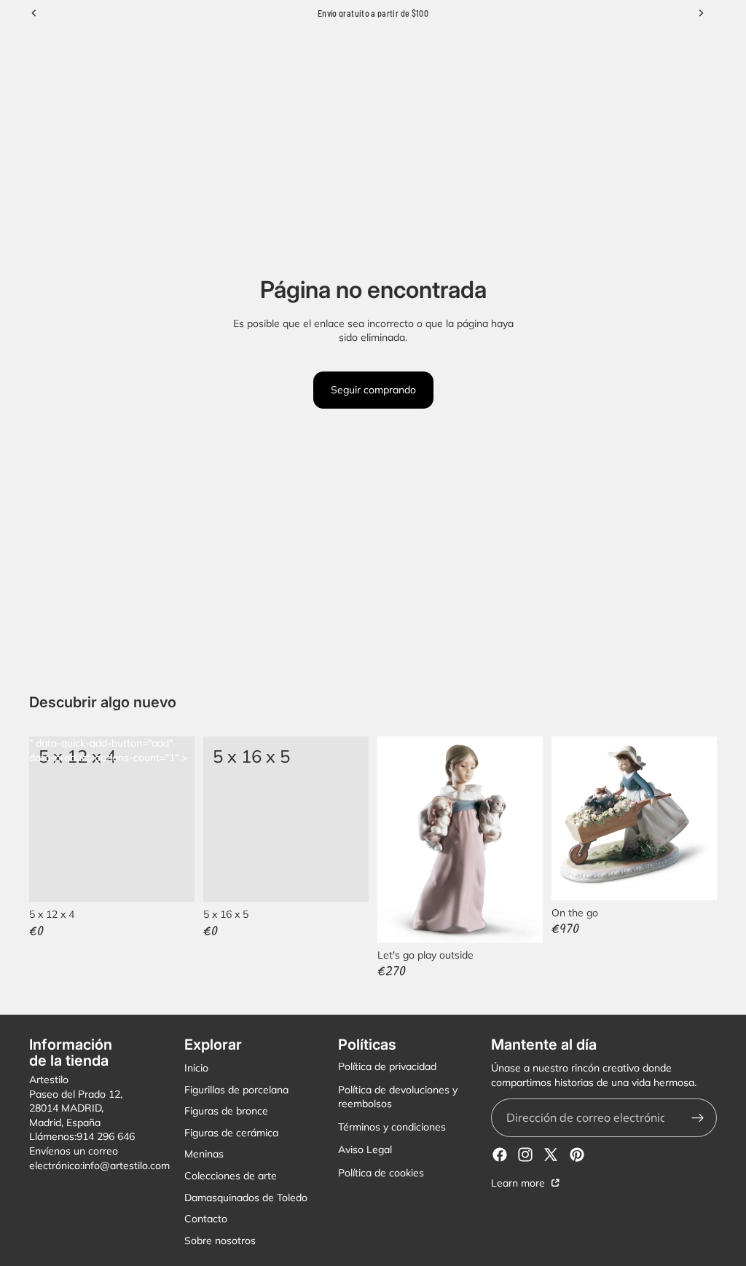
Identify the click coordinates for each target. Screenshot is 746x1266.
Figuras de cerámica (231, 1132)
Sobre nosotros (220, 1240)
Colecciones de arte (230, 1175)
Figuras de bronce (226, 1110)
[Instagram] (525, 1154)
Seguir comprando (373, 389)
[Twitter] (551, 1154)
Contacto (205, 1218)
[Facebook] (500, 1154)
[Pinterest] (577, 1154)
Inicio (196, 1067)
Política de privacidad (387, 1066)
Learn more (519, 1183)
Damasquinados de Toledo (245, 1197)
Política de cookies (381, 1172)
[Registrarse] (697, 1118)
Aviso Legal (365, 1150)
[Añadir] (346, 879)
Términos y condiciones (392, 1126)
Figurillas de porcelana (236, 1089)
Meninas (204, 1154)
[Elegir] (172, 879)
